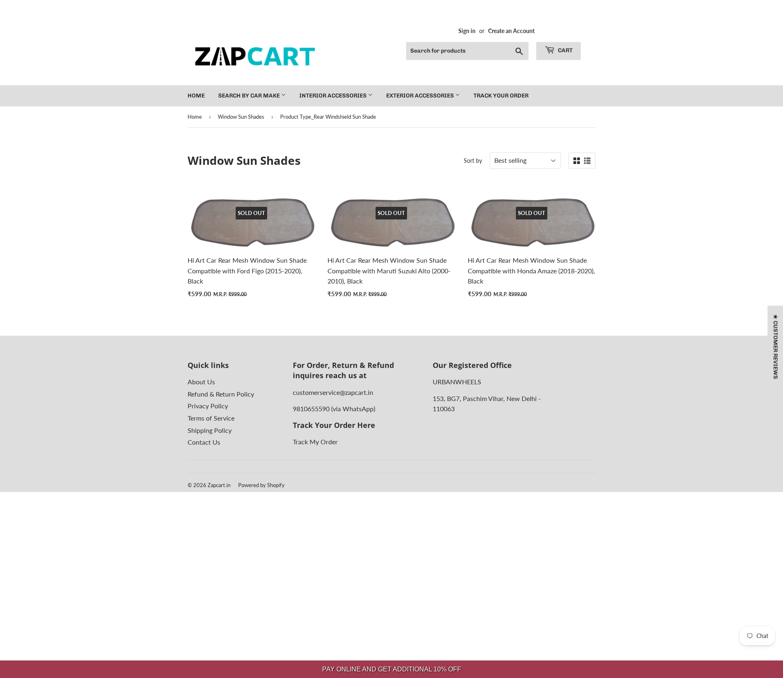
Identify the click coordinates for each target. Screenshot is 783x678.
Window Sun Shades (241, 116)
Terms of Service (211, 418)
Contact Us (204, 442)
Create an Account (511, 31)
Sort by (473, 160)
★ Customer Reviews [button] (775, 346)
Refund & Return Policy (221, 394)
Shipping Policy (210, 430)
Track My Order (315, 441)
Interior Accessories (333, 95)
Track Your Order (501, 95)
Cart (565, 50)
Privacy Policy (208, 406)
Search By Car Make (249, 95)
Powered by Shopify (261, 485)
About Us (201, 382)
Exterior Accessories (420, 95)
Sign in (467, 31)
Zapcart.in (219, 485)
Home (196, 95)
